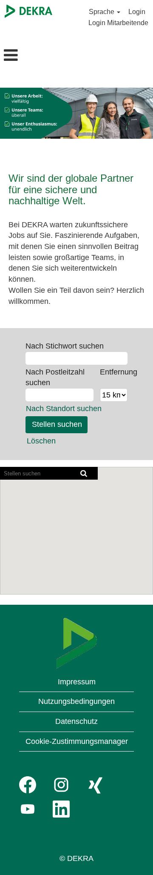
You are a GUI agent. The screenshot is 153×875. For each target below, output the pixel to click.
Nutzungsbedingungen (76, 701)
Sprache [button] (102, 11)
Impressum (77, 682)
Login (136, 11)
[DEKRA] (28, 11)
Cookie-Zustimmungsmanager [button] (77, 741)
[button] (25, 56)
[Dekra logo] (76, 643)
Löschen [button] (41, 441)
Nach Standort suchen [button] (64, 408)
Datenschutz (76, 721)
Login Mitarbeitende (118, 22)
